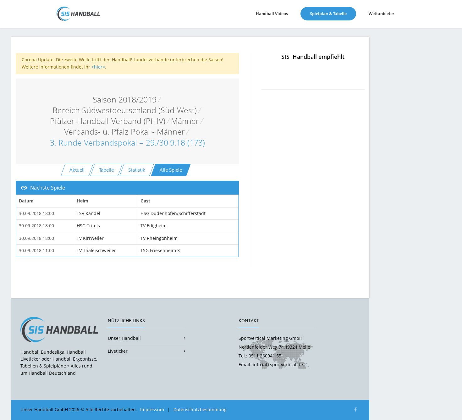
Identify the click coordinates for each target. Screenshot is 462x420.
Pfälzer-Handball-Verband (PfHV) (107, 121)
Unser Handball (124, 338)
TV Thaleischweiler (96, 250)
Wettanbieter (381, 13)
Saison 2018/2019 (125, 99)
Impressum (152, 409)
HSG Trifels (88, 226)
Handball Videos (272, 13)
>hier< (98, 67)
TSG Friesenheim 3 (160, 250)
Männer (185, 121)
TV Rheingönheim (159, 238)
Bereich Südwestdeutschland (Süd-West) (124, 110)
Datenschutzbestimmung (200, 409)
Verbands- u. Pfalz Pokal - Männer (124, 131)
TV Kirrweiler (90, 238)
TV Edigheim (153, 226)
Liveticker (118, 351)
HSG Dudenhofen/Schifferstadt (173, 213)
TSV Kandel (88, 213)
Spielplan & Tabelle (333, 13)
